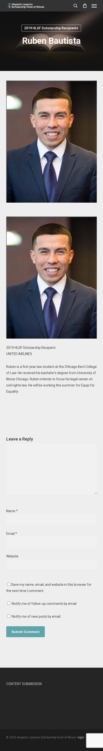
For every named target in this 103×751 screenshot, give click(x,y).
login (81, 737)
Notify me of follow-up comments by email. (44, 604)
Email (11, 534)
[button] (94, 5)
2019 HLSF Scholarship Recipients (51, 28)
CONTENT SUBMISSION (24, 684)
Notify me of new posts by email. (36, 616)
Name (12, 511)
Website (12, 556)
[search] (75, 6)
